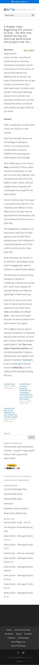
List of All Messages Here (15, 489)
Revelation (8, 503)
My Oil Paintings (18, 645)
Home (9, 630)
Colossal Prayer (9, 384)
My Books (9, 634)
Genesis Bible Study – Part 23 (17, 522)
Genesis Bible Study (13, 498)
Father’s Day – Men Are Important (19, 553)
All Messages (23, 638)
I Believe (11, 638)
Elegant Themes (19, 657)
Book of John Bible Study (15, 513)
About (18, 634)
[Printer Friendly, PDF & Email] (29, 50)
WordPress (19, 661)
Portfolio (28, 634)
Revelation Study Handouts (16, 508)
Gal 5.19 (22, 363)
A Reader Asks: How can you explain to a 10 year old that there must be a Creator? (11, 412)
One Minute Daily (22, 630)
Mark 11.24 (16, 344)
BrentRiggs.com (18, 641)
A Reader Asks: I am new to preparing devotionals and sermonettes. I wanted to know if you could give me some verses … (26, 391)
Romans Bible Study (13, 494)
